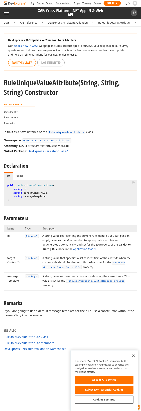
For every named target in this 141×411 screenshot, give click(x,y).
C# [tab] (8, 176)
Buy (32, 3)
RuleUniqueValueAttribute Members (29, 343)
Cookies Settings (104, 399)
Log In (127, 3)
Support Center (45, 3)
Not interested (51, 63)
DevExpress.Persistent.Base (47, 151)
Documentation (63, 3)
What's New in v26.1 (26, 45)
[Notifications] (135, 3)
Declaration (11, 111)
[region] (104, 380)
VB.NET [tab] (21, 176)
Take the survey (22, 63)
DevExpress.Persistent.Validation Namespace (35, 349)
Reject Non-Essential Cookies (104, 389)
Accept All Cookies (104, 379)
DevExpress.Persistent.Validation (68, 22)
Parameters (11, 117)
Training (86, 3)
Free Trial (112, 3)
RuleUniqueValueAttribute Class (26, 337)
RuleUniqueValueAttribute (114, 22)
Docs (7, 22)
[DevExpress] (15, 3)
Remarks (9, 123)
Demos (97, 3)
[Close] (133, 356)
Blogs (77, 3)
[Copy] (133, 183)
